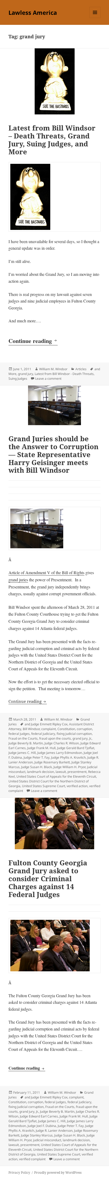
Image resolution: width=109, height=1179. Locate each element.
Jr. (90, 738)
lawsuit (61, 771)
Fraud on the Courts (23, 738)
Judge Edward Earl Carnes (39, 1116)
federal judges (19, 733)
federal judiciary (43, 733)
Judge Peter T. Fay (36, 757)
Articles (81, 369)
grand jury (25, 374)
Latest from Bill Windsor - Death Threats (64, 374)
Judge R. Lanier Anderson (54, 1130)
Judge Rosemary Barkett (52, 762)
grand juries (18, 579)
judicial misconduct (47, 1140)
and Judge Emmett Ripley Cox (46, 724)
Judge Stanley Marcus (37, 1135)
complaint (48, 729)
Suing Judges (17, 378)
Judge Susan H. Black (36, 767)
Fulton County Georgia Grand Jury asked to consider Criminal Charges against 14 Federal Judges (47, 878)
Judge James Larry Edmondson (59, 752)
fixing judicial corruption (74, 733)
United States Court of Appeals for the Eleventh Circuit (56, 776)
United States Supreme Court (43, 786)
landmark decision (40, 771)
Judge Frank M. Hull (41, 748)
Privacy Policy (19, 1172)
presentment (77, 771)
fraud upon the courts (55, 738)
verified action (77, 786)
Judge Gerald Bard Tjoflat (75, 748)
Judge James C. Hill (22, 752)
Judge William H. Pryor (69, 767)
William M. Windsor (53, 369)
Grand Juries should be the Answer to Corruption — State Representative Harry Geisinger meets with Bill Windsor (53, 454)
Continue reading (33, 340)
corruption (84, 729)
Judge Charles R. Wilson (61, 743)
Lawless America (32, 12)
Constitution (66, 729)
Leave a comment (48, 378)
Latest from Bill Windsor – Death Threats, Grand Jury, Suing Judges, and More (52, 139)
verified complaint (32, 1159)
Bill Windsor (31, 729)
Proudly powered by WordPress (57, 1172)
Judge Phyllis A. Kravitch (68, 757)
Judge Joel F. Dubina (42, 1126)
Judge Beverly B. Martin (25, 743)
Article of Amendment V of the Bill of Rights (46, 572)
